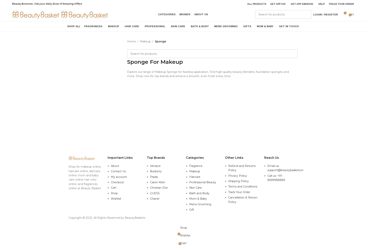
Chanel (154, 198)
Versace (155, 166)
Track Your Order (239, 192)
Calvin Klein (157, 182)
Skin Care (195, 187)
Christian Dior (159, 187)
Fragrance (196, 166)
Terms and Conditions (242, 186)
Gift (191, 209)
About (115, 166)
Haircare (194, 177)
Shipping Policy (238, 181)
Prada (154, 177)
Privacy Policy (237, 175)
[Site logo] (36, 14)
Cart (113, 187)
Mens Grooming (200, 204)
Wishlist (116, 198)
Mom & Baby (198, 198)
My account (119, 177)
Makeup (145, 41)
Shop (114, 193)
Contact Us (118, 171)
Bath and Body (199, 193)
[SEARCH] (307, 14)
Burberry (156, 171)
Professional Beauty (202, 182)
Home (131, 41)
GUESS (155, 193)
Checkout (117, 182)
